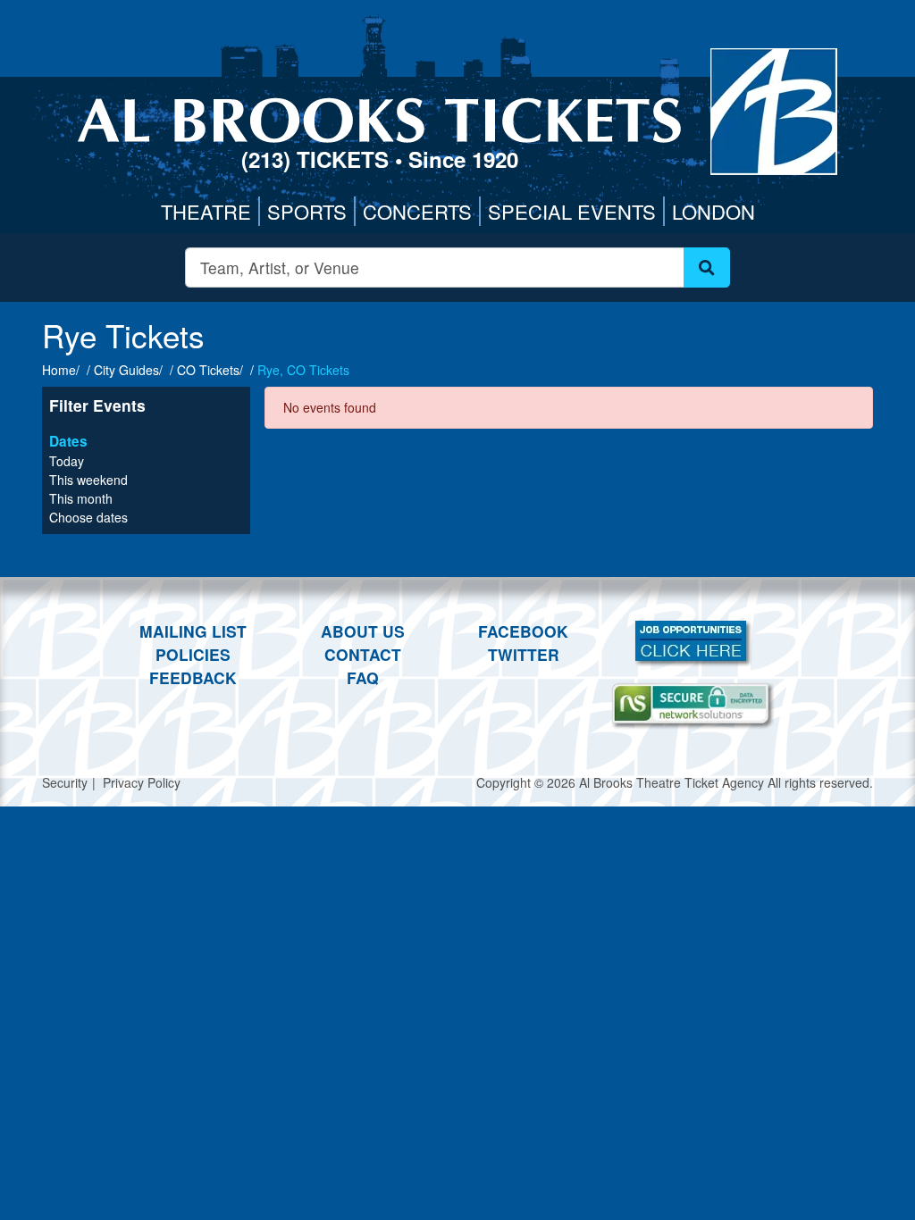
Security (65, 782)
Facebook (523, 631)
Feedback (193, 677)
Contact (362, 654)
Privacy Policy (141, 782)
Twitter (523, 654)
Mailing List (193, 631)
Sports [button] (307, 211)
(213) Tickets (318, 159)
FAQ (363, 677)
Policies (193, 654)
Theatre (206, 211)
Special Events (572, 211)
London (713, 211)
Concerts (417, 211)
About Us (363, 631)
